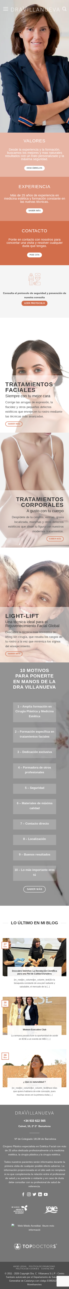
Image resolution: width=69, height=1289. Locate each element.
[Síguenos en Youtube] (46, 1195)
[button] (5, 9)
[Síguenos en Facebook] (23, 1195)
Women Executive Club (34, 1029)
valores (34, 140)
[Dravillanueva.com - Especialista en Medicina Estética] (35, 8)
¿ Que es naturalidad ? (34, 1082)
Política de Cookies (27, 1269)
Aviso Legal (20, 1266)
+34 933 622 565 (34, 1120)
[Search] (64, 9)
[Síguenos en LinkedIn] (40, 1195)
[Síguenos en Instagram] (29, 1195)
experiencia (34, 186)
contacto (34, 230)
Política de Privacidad (42, 1266)
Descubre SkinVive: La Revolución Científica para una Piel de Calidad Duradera (34, 972)
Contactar (47, 1269)
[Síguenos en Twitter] (34, 1195)
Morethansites (34, 1284)
